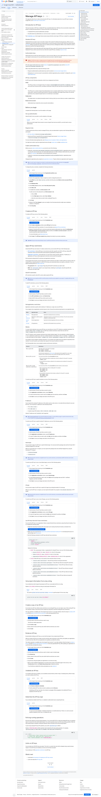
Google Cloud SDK (9, 5)
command (42, 592)
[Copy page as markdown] (47, 16)
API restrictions (31, 251)
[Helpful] (73, 13)
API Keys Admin (31, 134)
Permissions (38, 533)
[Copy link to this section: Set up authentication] (38, 114)
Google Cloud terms (35, 794)
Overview (3, 7)
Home (27, 13)
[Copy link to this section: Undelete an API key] (39, 670)
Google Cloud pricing (21, 784)
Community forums (41, 782)
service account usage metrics (60, 70)
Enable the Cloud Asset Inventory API (36, 529)
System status (40, 787)
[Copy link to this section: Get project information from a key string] (53, 581)
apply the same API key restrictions (38, 613)
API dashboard (30, 279)
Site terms (29, 794)
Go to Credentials (34, 222)
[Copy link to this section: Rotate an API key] (38, 633)
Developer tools (38, 13)
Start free (96, 5)
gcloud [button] (33, 119)
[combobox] (72, 1)
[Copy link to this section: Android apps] (32, 442)
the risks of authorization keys (64, 61)
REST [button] (50, 119)
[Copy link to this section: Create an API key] (38, 211)
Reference (14, 7)
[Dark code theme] (72, 538)
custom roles (54, 142)
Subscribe (87, 794)
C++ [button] (37, 119)
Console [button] (28, 119)
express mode (64, 49)
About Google (19, 794)
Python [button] (46, 119)
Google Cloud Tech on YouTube (85, 789)
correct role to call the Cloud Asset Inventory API (51, 531)
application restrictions (40, 750)
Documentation (31, 13)
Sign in (98, 1)
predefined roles (63, 142)
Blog (81, 782)
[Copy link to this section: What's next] (34, 754)
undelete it (54, 666)
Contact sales (19, 787)
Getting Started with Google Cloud (65, 784)
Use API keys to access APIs (39, 20)
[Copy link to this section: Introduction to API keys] (42, 25)
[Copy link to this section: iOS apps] (30, 485)
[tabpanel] (50, 123)
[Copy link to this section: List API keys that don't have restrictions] (48, 520)
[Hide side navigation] (14, 795)
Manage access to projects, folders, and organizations (56, 140)
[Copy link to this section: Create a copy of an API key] (44, 605)
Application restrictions (33, 254)
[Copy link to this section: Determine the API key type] (44, 697)
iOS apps (27, 323)
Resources (21, 7)
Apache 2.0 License (26, 773)
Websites (27, 314)
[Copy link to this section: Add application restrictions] (41, 304)
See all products (20, 782)
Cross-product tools (31, 1)
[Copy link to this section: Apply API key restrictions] (43, 246)
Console (82, 1)
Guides (8, 7)
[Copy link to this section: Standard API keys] (36, 39)
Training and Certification (63, 789)
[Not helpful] (74, 13)
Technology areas (19, 1)
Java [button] (41, 119)
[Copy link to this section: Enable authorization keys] (40, 145)
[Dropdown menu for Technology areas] (24, 1)
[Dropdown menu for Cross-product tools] (37, 1)
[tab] (28, 119)
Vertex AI (46, 64)
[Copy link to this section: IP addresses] (32, 400)
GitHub (60, 782)
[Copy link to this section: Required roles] (34, 128)
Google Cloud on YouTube (84, 787)
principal (28, 44)
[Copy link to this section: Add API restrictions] (37, 272)
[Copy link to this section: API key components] (38, 78)
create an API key (40, 263)
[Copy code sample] (74, 538)
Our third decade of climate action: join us (48, 794)
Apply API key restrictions (60, 227)
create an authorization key (37, 148)
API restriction (34, 153)
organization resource (48, 159)
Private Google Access (34, 416)
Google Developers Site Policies (42, 773)
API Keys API (39, 759)
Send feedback (71, 16)
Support (39, 784)
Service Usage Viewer (61, 136)
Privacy (24, 794)
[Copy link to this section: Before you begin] (38, 107)
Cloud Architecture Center (64, 787)
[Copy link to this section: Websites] (31, 327)
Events (81, 784)
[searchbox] (7, 11)
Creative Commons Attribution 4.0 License (55, 771)
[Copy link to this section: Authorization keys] (36, 53)
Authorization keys (44, 234)
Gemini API (67, 64)
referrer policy (52, 353)
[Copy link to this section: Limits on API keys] (38, 743)
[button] (7, 32)
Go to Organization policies (36, 175)
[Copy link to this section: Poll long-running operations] (44, 717)
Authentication (19, 5)
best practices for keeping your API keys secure (43, 757)
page (31, 36)
